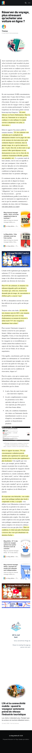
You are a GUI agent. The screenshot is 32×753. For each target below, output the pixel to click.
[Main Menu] (29, 3)
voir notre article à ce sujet (10, 206)
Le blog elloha (13, 735)
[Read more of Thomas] (4, 27)
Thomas (5, 31)
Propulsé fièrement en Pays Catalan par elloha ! (16, 739)
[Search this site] (25, 2)
